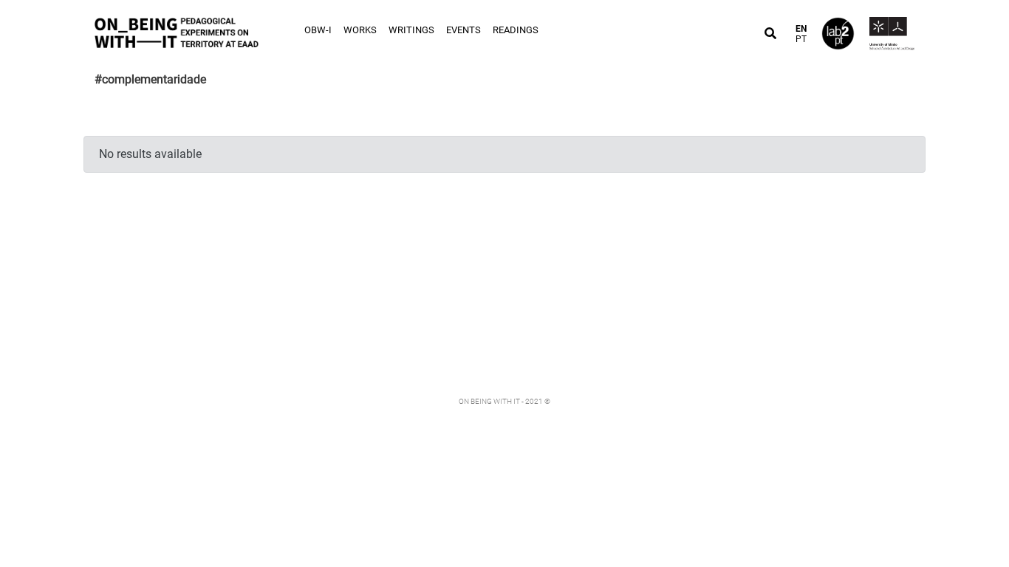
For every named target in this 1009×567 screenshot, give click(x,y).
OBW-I (318, 29)
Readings (515, 29)
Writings (411, 29)
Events (463, 29)
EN (801, 29)
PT (801, 39)
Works (360, 29)
